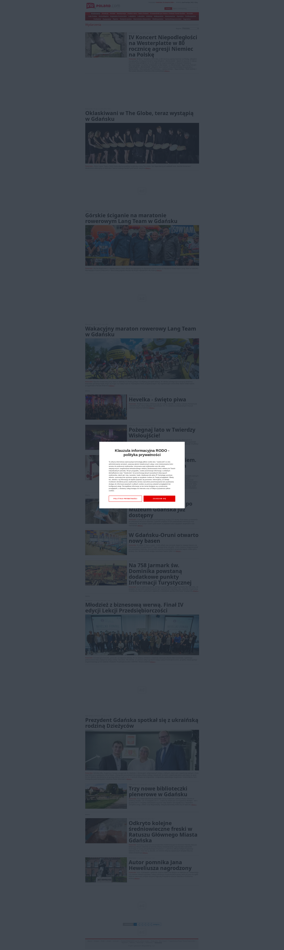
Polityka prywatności (125, 498)
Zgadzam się (159, 498)
